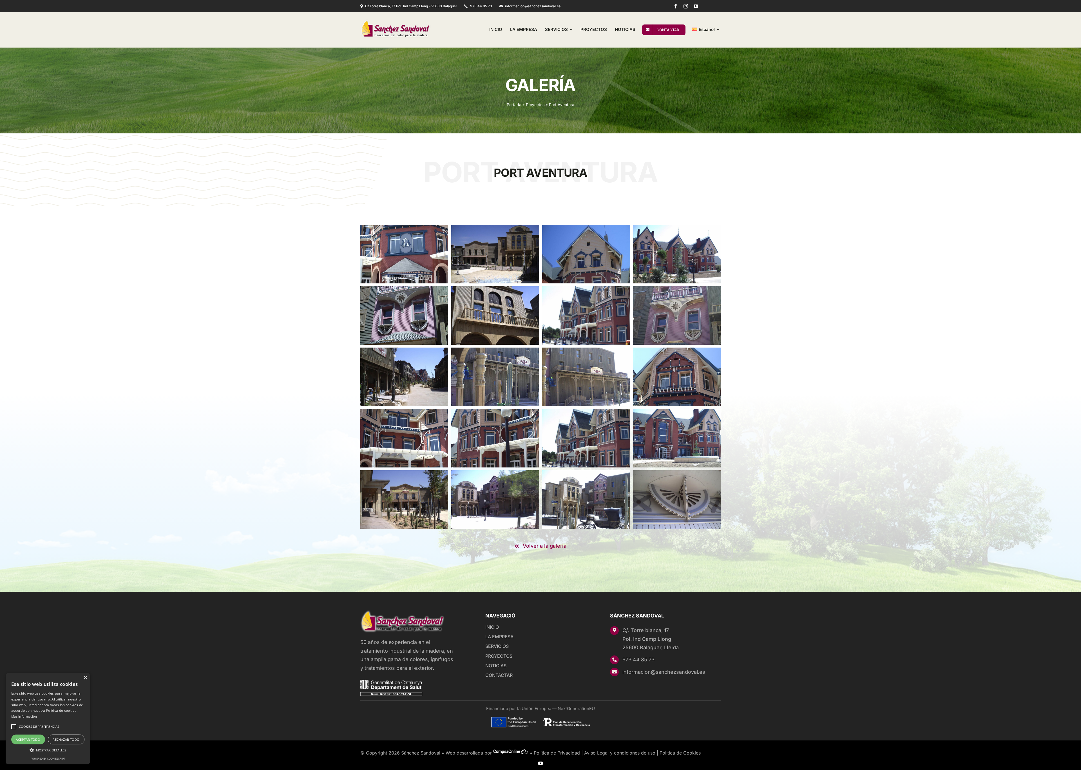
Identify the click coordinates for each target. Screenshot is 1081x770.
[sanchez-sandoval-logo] (395, 22)
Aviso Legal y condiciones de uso (619, 753)
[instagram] (686, 6)
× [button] (85, 678)
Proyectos (535, 104)
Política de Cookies (680, 753)
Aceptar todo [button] (28, 739)
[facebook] (675, 6)
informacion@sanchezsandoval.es (663, 672)
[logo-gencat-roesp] (391, 682)
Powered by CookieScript (48, 758)
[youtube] (696, 6)
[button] (47, 750)
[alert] (48, 718)
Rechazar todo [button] (66, 739)
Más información (24, 716)
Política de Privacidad (557, 753)
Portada (514, 104)
